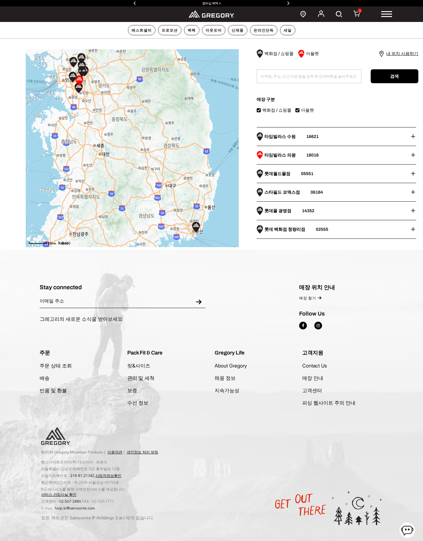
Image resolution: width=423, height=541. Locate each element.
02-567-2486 (70, 501)
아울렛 (307, 110)
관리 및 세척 (141, 378)
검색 (394, 76)
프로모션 (170, 30)
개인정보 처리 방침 (142, 452)
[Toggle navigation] (386, 14)
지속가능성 (227, 390)
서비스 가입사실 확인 (58, 494)
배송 (45, 378)
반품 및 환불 (53, 390)
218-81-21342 (82, 475)
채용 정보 (225, 378)
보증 (132, 390)
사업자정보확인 (108, 475)
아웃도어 (214, 30)
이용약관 (114, 452)
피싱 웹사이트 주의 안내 (328, 403)
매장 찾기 (307, 298)
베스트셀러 (142, 30)
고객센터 (312, 390)
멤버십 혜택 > (211, 3)
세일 (288, 30)
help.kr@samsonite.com (75, 508)
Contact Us (314, 366)
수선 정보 (137, 403)
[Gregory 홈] (211, 14)
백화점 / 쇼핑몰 (276, 110)
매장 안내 (312, 378)
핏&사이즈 (138, 366)
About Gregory (231, 366)
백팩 (192, 30)
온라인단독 (264, 30)
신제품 (238, 30)
